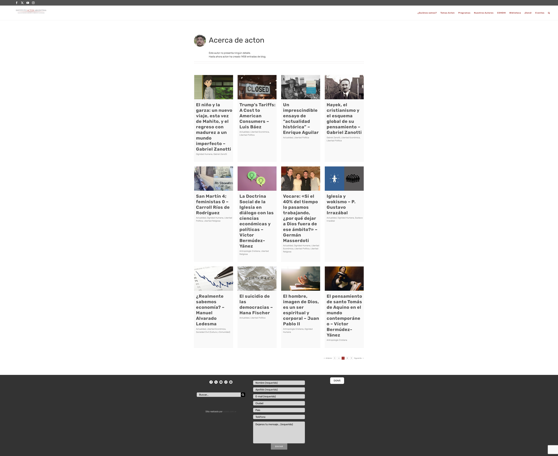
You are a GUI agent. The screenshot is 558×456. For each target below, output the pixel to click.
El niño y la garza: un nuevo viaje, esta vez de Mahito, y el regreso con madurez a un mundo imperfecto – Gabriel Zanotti (214, 127)
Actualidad (244, 132)
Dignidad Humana (204, 154)
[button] (549, 13)
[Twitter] (216, 382)
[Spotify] (231, 382)
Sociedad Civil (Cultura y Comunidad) (213, 332)
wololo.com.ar (229, 411)
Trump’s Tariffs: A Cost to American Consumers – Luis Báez (257, 116)
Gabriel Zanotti (220, 154)
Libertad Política (247, 135)
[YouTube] (221, 382)
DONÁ (337, 380)
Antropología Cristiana (249, 251)
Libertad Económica (259, 132)
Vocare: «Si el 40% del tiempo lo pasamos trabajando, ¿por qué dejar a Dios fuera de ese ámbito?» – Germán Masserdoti (300, 218)
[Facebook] (211, 382)
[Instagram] (226, 382)
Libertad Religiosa (212, 221)
